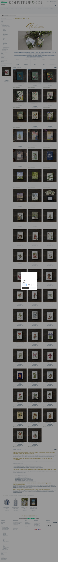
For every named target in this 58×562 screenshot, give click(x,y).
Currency (23, 282)
